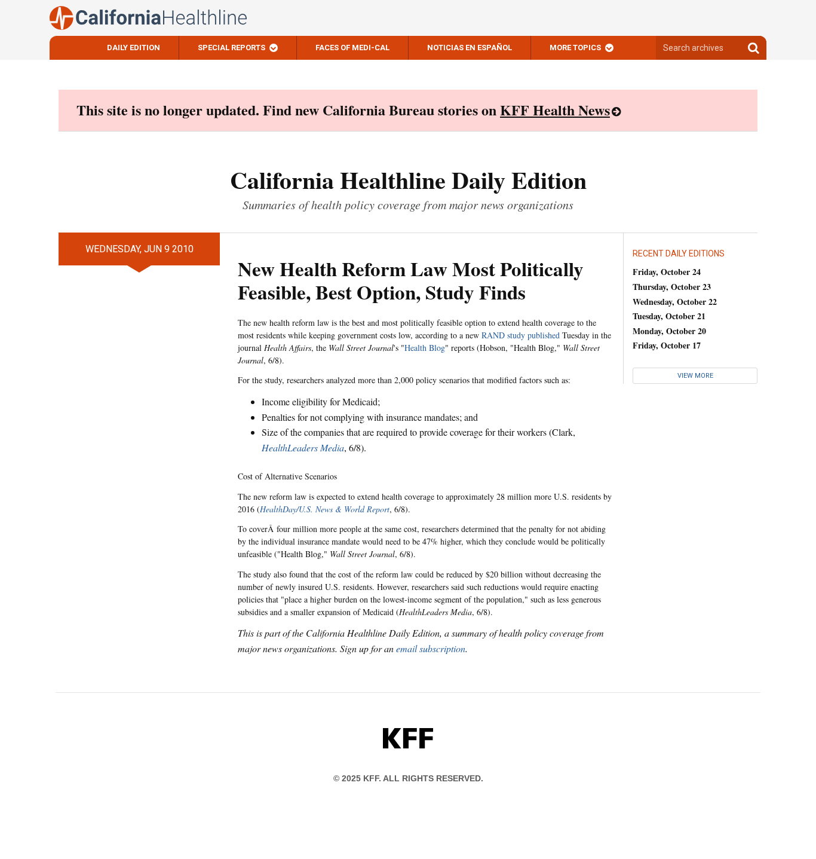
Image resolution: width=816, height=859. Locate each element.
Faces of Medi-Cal (352, 47)
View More (695, 376)
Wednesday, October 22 (675, 301)
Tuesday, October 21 (669, 316)
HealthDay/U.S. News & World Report (324, 509)
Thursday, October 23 (672, 286)
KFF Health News (555, 109)
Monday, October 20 (669, 331)
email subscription (430, 648)
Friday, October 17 (667, 345)
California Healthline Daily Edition (408, 179)
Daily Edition (133, 47)
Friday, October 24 (667, 271)
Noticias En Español (469, 47)
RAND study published (520, 335)
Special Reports (231, 47)
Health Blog (424, 347)
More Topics (575, 47)
